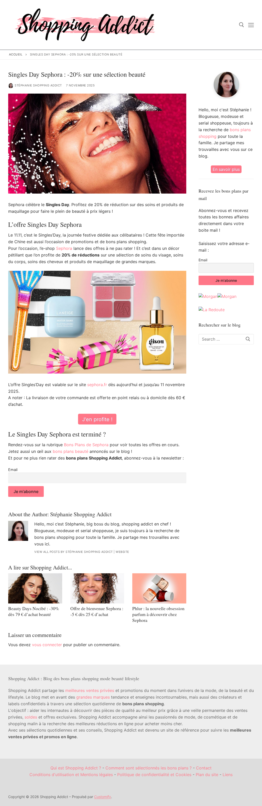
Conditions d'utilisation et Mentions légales (71, 774)
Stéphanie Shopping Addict (38, 85)
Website (122, 552)
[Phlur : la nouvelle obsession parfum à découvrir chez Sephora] (159, 588)
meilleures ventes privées (89, 690)
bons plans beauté (70, 451)
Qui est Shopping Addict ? (75, 767)
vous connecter (47, 644)
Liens (228, 774)
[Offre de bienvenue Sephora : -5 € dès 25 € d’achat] (97, 588)
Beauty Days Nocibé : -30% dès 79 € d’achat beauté (33, 611)
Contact (204, 767)
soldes (31, 717)
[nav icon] (251, 24)
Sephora (64, 248)
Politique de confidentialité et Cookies (154, 774)
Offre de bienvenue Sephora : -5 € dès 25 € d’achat (96, 611)
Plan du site (207, 774)
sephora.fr (97, 384)
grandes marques (93, 697)
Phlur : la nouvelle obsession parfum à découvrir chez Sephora (158, 614)
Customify (102, 796)
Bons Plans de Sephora (86, 444)
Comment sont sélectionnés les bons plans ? (148, 767)
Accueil (16, 54)
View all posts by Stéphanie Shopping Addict (73, 552)
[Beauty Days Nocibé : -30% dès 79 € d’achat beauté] (35, 588)
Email (12, 469)
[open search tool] (241, 24)
